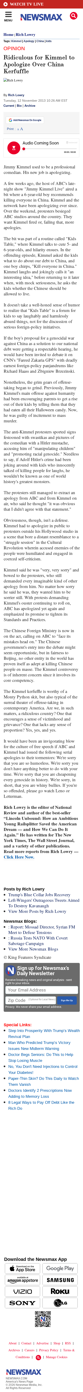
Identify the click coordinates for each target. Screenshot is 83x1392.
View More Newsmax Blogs (33, 949)
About (13, 1343)
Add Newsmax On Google (27, 120)
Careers (29, 1350)
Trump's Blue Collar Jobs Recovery (39, 894)
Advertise (42, 1343)
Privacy (10, 1007)
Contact (26, 1343)
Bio (19, 105)
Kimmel (16, 41)
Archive (29, 105)
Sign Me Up (67, 1000)
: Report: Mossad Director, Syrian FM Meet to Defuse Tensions (41, 929)
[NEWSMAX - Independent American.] (41, 17)
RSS (68, 1343)
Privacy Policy (48, 1350)
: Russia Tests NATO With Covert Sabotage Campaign (38, 940)
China (40, 41)
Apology (29, 41)
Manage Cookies (56, 1357)
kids (49, 41)
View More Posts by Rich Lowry (37, 911)
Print (10, 129)
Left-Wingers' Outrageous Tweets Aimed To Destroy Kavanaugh (44, 902)
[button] (73, 16)
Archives (14, 1350)
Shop (56, 1343)
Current (8, 105)
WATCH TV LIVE (27, 4)
